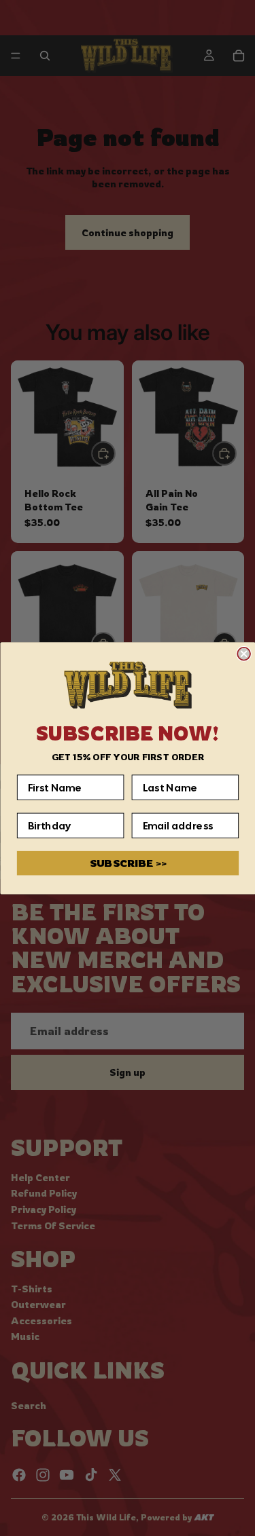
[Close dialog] (243, 654)
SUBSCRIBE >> (127, 863)
